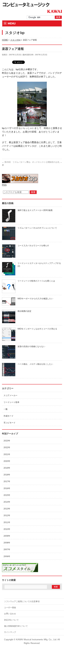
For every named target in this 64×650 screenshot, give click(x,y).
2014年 (7, 502)
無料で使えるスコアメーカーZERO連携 (35, 210)
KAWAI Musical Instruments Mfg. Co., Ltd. (36, 639)
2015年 (7, 495)
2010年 (7, 529)
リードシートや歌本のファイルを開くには (36, 281)
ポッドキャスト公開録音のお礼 (47, 162)
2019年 (7, 468)
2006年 (7, 556)
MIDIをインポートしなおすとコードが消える (37, 329)
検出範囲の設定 (24, 311)
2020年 (7, 461)
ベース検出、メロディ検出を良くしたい (35, 364)
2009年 (7, 536)
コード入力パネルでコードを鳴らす (33, 245)
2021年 (7, 454)
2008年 (7, 543)
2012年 (7, 515)
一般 (6, 409)
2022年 (7, 447)
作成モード (8, 416)
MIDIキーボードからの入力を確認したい (35, 298)
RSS (4, 185)
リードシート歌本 (11, 402)
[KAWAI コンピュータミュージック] (27, 4)
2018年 (7, 475)
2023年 (7, 441)
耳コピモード (9, 423)
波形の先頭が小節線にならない (31, 346)
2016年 (7, 488)
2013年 (7, 509)
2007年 (7, 549)
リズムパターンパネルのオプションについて (37, 228)
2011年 (7, 522)
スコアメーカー (10, 395)
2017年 (7, 481)
